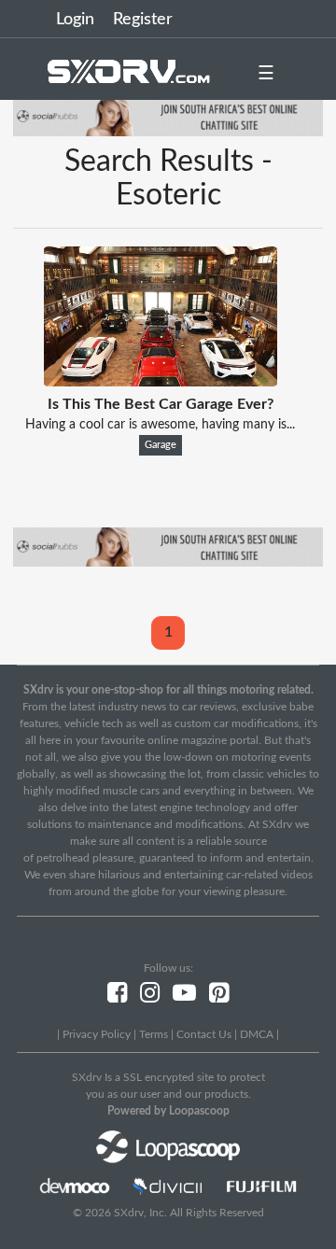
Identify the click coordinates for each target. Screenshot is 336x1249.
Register (143, 19)
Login (75, 19)
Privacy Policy (97, 1034)
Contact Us (203, 1034)
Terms (153, 1034)
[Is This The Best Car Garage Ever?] (160, 381)
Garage (160, 445)
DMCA (256, 1034)
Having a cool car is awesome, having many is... (160, 424)
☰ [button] (266, 73)
